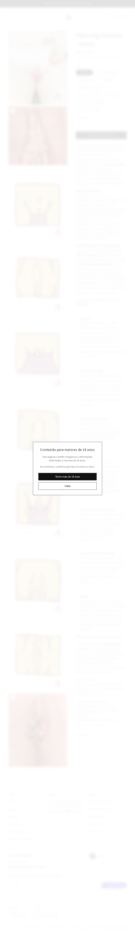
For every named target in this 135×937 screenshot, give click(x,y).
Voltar (68, 486)
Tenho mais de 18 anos (67, 476)
